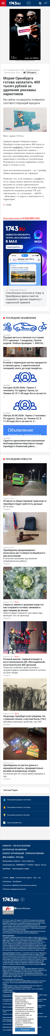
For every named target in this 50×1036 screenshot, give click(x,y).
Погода (19, 857)
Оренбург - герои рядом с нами (16, 869)
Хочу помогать (28, 861)
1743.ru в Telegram (21, 846)
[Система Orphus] (8, 912)
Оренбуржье (16, 881)
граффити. (18, 147)
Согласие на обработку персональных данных (20, 885)
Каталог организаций (13, 853)
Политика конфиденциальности (14, 889)
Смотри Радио (10, 790)
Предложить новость (12, 861)
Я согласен (25, 1030)
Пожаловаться (9, 865)
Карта (37, 865)
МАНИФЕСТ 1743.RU (24, 865)
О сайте (5, 878)
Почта (43, 865)
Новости (7, 846)
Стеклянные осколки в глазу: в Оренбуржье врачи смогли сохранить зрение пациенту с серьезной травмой (25, 297)
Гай (39, 878)
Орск (35, 878)
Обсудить (31, 72)
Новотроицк (7, 881)
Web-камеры (9, 857)
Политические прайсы (24, 878)
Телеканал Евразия (34, 853)
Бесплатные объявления (15, 850)
